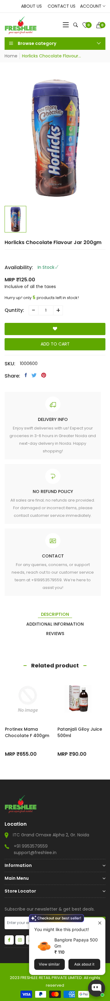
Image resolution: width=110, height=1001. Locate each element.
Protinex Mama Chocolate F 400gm (27, 732)
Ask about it (84, 964)
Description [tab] (55, 614)
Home (11, 56)
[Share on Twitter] (34, 375)
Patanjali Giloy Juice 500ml (79, 732)
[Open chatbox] (96, 988)
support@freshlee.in (35, 852)
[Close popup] (99, 922)
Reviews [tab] (55, 633)
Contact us (61, 6)
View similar (49, 964)
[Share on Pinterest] (43, 375)
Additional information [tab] (55, 624)
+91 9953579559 (31, 846)
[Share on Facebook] (26, 375)
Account (91, 6)
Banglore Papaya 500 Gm (76, 942)
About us (31, 6)
